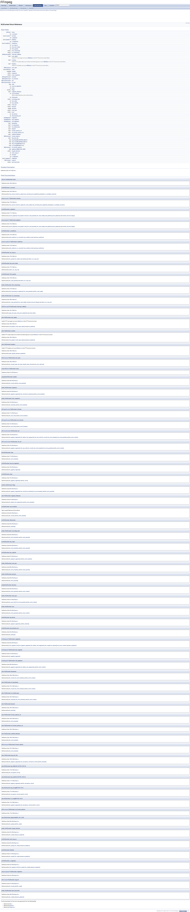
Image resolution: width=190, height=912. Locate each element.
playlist (8, 39)
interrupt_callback (16, 54)
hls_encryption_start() (26, 761)
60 (10, 843)
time (13, 84)
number (14, 71)
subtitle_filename (16, 134)
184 (10, 350)
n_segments (15, 156)
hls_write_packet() (21, 383)
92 (10, 610)
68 (10, 380)
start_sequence (16, 75)
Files (17, 10)
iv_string (14, 145)
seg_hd (14, 160)
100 (10, 675)
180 (10, 299)
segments (14, 117)
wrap (13, 88)
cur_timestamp (15, 52)
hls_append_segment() (14, 394)
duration (14, 108)
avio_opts (14, 67)
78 (10, 467)
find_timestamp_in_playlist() (16, 291)
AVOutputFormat (6, 76)
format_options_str (17, 130)
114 (10, 813)
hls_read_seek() (28, 204)
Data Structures (5, 10)
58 (10, 821)
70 (10, 402)
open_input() (21, 326)
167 (10, 170)
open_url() (16, 313)
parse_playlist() (35, 194)
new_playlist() (48, 215)
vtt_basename (15, 125)
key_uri (14, 141)
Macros (48, 10)
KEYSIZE (20, 143)
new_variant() (27, 194)
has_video (14, 101)
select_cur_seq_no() (33, 259)
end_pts (14, 106)
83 (10, 513)
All (0, 10)
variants (14, 36)
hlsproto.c (16, 821)
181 (10, 310)
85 (10, 534)
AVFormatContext (5, 80)
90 (10, 588)
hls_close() (11, 364)
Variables (26, 10)
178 (10, 278)
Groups (51, 10)
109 (10, 759)
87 (10, 556)
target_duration (16, 151)
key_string (14, 143)
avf (13, 80)
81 (10, 499)
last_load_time (15, 162)
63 (10, 875)
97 (10, 653)
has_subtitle (15, 102)
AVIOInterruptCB (6, 54)
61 (10, 853)
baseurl (14, 128)
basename (14, 123)
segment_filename (16, 91)
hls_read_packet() (31, 215)
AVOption (30, 58)
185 (10, 361)
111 (10, 780)
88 (10, 567)
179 (10, 288)
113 (10, 802)
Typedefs (30, 10)
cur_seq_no (15, 45)
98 (10, 664)
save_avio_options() (39, 364)
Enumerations (36, 10)
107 (10, 748)
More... (48, 58)
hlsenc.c (16, 372)
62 (10, 864)
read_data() (23, 259)
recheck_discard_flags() (68, 215)
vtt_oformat (15, 78)
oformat (14, 76)
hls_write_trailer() (73, 437)
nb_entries (14, 114)
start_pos (14, 110)
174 (10, 245)
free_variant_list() (13, 194)
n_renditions (15, 41)
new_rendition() (40, 237)
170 (10, 202)
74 (10, 434)
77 (10, 456)
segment (7, 158)
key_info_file (15, 138)
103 (10, 707)
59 (10, 832)
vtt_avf (13, 82)
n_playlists (14, 37)
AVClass (8, 32)
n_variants (14, 34)
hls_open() (21, 194)
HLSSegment (7, 117)
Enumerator (43, 10)
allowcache (15, 97)
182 (10, 323)
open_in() (11, 313)
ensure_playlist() (13, 215)
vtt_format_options (17, 147)
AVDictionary (7, 67)
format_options (16, 136)
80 (10, 488)
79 (10, 478)
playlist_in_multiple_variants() (48, 194)
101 (10, 686)
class (13, 32)
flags (13, 89)
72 (10, 423)
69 (10, 391)
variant (8, 36)
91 (10, 599)
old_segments (15, 121)
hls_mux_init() (12, 415)
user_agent (15, 56)
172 (10, 223)
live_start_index (16, 47)
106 (10, 737)
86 (10, 545)
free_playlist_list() (22, 215)
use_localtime (15, 93)
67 (10, 372)
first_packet (15, 48)
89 (10, 578)
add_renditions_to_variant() (16, 237)
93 (10, 621)
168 (10, 183)
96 (10, 642)
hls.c (15, 170)
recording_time (16, 99)
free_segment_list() (14, 645)
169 (10, 191)
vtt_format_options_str (18, 132)
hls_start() (11, 383)
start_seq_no (15, 152)
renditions (14, 43)
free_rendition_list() (28, 237)
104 (10, 718)
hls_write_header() (40, 394)
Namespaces (13, 10)
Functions (21, 10)
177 (10, 267)
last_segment (15, 119)
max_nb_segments (16, 86)
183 (10, 337)
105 (10, 729)
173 (10, 234)
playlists (14, 39)
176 (10, 256)
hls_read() (17, 259)
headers (14, 63)
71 (10, 413)
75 (10, 445)
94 (10, 632)
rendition (7, 43)
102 (10, 696)
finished (14, 154)
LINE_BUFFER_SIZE (21, 140)
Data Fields (188, 23)
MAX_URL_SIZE (21, 149)
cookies (14, 60)
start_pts (14, 104)
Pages (55, 10)
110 (10, 770)
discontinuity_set (16, 115)
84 (10, 523)
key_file (14, 140)
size (13, 112)
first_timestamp (16, 50)
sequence (14, 73)
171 (10, 213)
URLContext (7, 160)
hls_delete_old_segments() (27, 437)
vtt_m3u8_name (16, 127)
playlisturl (14, 149)
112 (10, 791)
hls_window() (29, 394)
